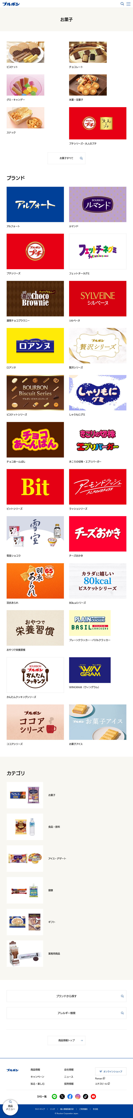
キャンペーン (37, 1077)
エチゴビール (101, 1084)
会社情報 (69, 1069)
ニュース (68, 1077)
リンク (52, 1109)
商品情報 (35, 1069)
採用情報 (69, 1084)
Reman (99, 1078)
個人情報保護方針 (67, 1109)
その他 (95, 1109)
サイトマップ (40, 1109)
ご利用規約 (83, 1109)
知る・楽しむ (38, 1084)
